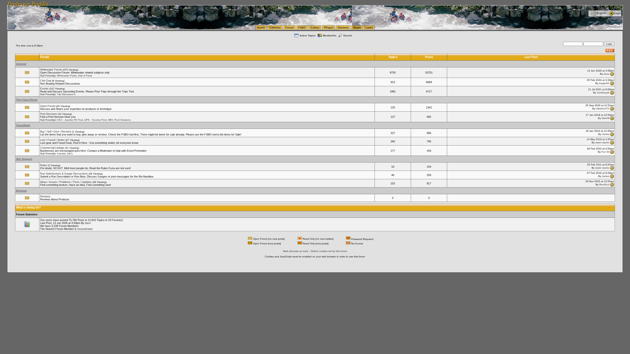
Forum (289, 27)
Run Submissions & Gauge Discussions (64, 173)
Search (347, 35)
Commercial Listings (52, 147)
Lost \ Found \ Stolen (52, 139)
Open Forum (47, 105)
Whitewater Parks (67, 75)
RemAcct (604, 184)
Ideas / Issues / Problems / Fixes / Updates (66, 181)
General (21, 63)
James (605, 134)
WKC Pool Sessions (119, 119)
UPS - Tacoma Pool (95, 119)
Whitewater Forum (51, 69)
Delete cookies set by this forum (329, 251)
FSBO (302, 27)
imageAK (604, 83)
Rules (43, 165)
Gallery (314, 27)
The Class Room (26, 99)
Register (602, 13)
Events (44, 88)
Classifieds (23, 125)
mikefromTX (602, 108)
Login (617, 13)
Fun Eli (605, 151)
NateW (605, 118)
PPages (328, 27)
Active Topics (307, 35)
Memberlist (329, 35)
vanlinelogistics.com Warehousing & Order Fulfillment (304, 2)
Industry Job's (65, 153)
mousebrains (85, 228)
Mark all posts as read (295, 251)
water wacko (602, 142)
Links (369, 27)
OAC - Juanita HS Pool (70, 119)
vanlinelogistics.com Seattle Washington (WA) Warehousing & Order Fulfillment (142, 2)
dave (606, 73)
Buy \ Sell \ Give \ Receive (55, 131)
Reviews (343, 27)
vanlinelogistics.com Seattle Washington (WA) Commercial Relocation (230, 2)
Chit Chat (45, 80)
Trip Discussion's (66, 94)
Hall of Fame (85, 75)
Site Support (24, 159)
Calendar (275, 27)
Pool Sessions (48, 113)
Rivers (357, 27)
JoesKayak (603, 92)
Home (261, 27)
